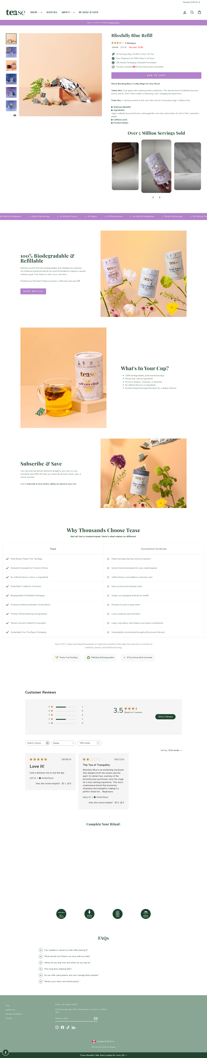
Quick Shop (29, 876)
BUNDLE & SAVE (89, 12)
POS (93, 1047)
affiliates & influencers (14, 1014)
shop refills (33, 291)
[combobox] (63, 743)
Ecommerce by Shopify (107, 1047)
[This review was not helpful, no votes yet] (68, 783)
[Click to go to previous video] (153, 197)
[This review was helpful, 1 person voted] (63, 783)
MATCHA (51, 12)
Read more (107, 791)
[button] (5, 1052)
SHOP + (35, 12)
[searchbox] (35, 743)
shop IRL (9, 1018)
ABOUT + (67, 12)
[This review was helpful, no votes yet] (116, 802)
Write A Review (165, 716)
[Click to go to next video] (160, 197)
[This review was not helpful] (121, 802)
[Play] (156, 166)
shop (7, 1005)
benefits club (10, 1010)
